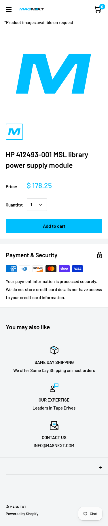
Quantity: (14, 204)
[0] (97, 9)
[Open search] (74, 9)
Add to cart (54, 226)
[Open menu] (9, 9)
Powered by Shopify (22, 513)
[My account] (86, 9)
